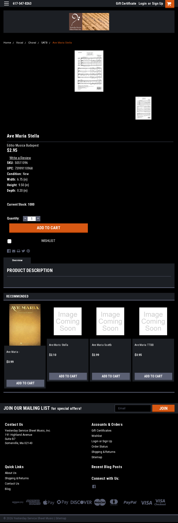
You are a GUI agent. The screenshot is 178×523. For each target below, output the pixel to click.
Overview (17, 260)
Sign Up (157, 3)
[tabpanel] (24, 344)
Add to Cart (25, 383)
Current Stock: (20, 204)
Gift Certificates (101, 430)
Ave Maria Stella (62, 42)
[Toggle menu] (6, 6)
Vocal (19, 42)
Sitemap (97, 457)
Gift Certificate (126, 3)
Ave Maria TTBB (144, 345)
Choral (32, 42)
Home (7, 42)
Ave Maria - (13, 352)
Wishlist (97, 436)
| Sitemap (60, 518)
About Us (10, 473)
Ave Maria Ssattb (102, 345)
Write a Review (20, 158)
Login (143, 3)
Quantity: (13, 218)
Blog (8, 489)
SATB (44, 42)
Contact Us (12, 483)
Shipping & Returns (103, 452)
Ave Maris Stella (58, 345)
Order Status (100, 446)
